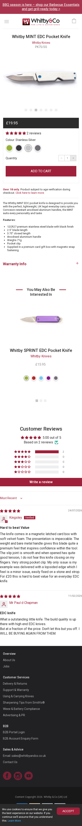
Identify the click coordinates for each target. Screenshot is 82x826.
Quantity (11, 158)
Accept (68, 811)
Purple (48, 378)
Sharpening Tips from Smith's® (24, 702)
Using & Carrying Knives (18, 696)
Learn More (14, 820)
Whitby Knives (41, 42)
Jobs (6, 666)
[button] (26, 110)
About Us (9, 660)
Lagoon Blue (41, 378)
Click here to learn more (30, 192)
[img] (10, 511)
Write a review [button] (41, 482)
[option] (41, 78)
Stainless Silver (28, 148)
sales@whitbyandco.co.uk (29, 755)
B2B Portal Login (14, 732)
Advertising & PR (14, 715)
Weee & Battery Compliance (21, 709)
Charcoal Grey (18, 148)
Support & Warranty (16, 690)
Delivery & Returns (15, 683)
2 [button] (41, 400)
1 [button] (37, 400)
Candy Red (33, 378)
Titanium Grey (37, 148)
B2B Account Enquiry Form (20, 738)
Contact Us (10, 762)
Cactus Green (9, 148)
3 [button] (45, 400)
